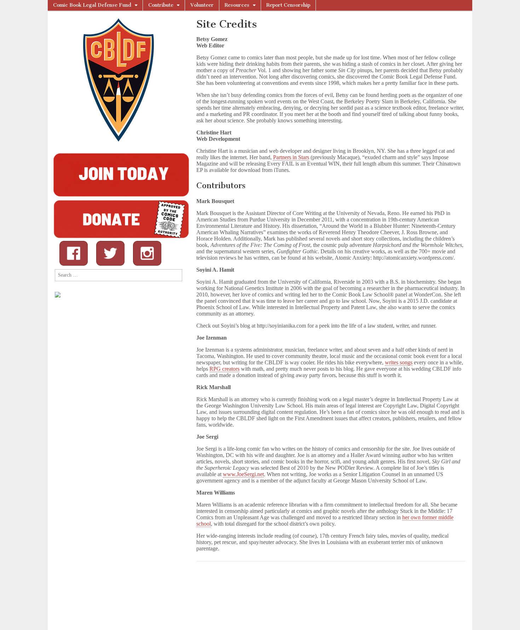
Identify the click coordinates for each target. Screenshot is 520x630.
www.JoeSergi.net (243, 474)
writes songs (398, 362)
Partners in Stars (291, 157)
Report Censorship (288, 5)
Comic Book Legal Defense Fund (92, 5)
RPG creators (224, 369)
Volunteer (202, 5)
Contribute (160, 5)
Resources (237, 5)
